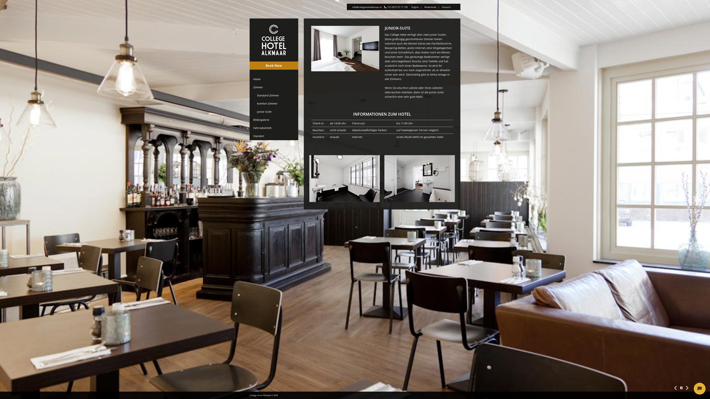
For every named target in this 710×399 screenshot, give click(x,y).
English (415, 7)
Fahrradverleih (262, 128)
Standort (258, 136)
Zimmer (258, 87)
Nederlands (430, 7)
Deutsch (446, 7)
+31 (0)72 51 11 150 (397, 7)
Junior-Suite (264, 111)
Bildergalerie (261, 120)
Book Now (274, 65)
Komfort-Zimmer (267, 103)
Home (257, 79)
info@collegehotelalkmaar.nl (367, 7)
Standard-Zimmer (268, 95)
